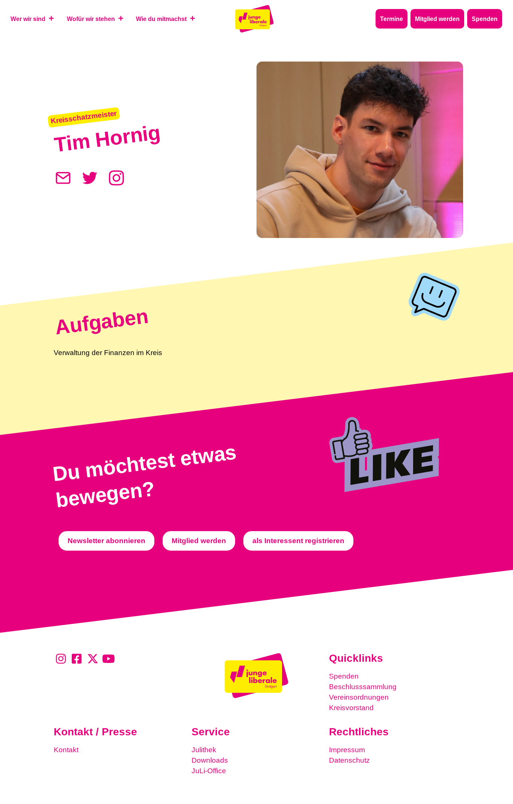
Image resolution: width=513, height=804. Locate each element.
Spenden (344, 676)
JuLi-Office (209, 771)
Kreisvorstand (351, 708)
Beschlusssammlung (363, 687)
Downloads (210, 760)
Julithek (204, 750)
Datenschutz (349, 760)
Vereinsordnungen (359, 697)
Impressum (347, 750)
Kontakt (66, 750)
